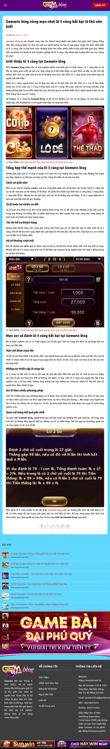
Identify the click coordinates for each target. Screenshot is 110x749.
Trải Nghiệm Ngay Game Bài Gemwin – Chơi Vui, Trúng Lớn (39, 624)
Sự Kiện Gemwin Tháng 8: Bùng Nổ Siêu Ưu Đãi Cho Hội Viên (40, 553)
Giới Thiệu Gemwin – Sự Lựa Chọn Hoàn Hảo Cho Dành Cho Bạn (41, 574)
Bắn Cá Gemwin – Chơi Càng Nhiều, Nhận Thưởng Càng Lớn (39, 604)
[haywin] (82, 744)
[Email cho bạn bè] (57, 526)
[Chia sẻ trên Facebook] (47, 526)
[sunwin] (28, 744)
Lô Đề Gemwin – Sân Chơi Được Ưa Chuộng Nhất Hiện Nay (39, 584)
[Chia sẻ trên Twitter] (52, 526)
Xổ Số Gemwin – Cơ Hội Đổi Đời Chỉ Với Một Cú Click (36, 594)
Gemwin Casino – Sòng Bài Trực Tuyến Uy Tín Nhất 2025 (38, 614)
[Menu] (5, 5)
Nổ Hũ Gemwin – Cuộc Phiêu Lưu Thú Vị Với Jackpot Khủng (39, 645)
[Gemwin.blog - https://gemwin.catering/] (55, 5)
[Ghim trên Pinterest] (62, 526)
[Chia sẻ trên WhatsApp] (42, 526)
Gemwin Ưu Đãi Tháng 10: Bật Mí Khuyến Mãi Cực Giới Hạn (39, 564)
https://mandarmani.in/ (89, 680)
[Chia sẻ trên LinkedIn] (68, 526)
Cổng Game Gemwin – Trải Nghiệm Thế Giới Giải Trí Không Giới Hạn (43, 634)
